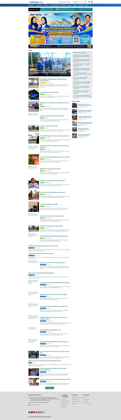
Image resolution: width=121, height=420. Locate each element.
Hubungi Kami (86, 399)
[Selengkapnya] (59, 394)
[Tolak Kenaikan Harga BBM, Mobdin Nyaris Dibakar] (33, 285)
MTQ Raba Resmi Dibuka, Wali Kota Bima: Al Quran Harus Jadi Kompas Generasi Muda (81, 87)
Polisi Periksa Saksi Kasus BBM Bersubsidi (52, 216)
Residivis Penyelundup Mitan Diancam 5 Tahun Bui (43, 246)
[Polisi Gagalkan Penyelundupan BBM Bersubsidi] (33, 238)
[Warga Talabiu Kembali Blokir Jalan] (33, 332)
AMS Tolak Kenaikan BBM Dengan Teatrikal (52, 192)
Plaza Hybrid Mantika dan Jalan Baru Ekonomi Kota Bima (72, 9)
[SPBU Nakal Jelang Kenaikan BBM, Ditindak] (33, 183)
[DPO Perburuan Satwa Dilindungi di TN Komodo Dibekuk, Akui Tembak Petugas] (74, 129)
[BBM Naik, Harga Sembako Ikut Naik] (33, 171)
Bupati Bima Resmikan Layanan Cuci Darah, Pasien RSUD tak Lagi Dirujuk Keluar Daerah (52, 9)
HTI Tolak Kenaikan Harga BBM (49, 204)
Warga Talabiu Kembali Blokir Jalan (50, 330)
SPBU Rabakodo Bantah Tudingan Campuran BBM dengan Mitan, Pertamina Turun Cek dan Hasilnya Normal (47, 72)
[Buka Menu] (92, 2)
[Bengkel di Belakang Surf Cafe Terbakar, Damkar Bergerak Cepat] (74, 117)
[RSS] (43, 412)
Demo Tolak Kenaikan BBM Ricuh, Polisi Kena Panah (55, 157)
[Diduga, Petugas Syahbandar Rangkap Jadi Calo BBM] (33, 106)
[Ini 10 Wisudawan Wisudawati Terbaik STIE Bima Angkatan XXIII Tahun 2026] (74, 111)
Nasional (30, 362)
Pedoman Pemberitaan (77, 397)
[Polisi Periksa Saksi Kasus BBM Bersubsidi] (33, 218)
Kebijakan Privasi (75, 399)
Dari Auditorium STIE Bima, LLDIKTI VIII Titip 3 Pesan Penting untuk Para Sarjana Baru (81, 91)
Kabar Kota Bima (31, 247)
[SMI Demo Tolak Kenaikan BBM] (33, 128)
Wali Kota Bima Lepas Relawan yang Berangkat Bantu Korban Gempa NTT (81, 69)
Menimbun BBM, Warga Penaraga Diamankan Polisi (55, 379)
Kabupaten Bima (32, 69)
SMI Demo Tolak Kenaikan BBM (49, 126)
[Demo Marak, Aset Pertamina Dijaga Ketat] (33, 265)
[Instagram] (36, 412)
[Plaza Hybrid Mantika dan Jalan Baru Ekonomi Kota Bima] (63, 9)
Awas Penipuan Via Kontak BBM (49, 92)
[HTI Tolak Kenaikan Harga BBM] (33, 206)
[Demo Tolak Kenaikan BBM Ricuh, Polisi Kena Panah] (33, 159)
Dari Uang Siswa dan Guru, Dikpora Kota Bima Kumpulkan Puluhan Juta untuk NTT (81, 55)
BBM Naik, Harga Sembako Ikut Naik (50, 169)
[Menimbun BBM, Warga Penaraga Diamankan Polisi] (33, 382)
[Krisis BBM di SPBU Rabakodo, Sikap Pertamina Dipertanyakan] (33, 83)
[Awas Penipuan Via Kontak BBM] (33, 94)
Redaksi (84, 397)
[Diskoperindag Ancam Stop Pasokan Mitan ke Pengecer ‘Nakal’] (33, 320)
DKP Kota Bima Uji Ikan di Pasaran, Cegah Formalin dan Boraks (81, 78)
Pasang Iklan (85, 401)
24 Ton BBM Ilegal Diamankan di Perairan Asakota (54, 136)
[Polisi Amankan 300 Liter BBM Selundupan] (33, 118)
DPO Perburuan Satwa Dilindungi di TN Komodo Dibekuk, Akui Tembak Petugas (82, 96)
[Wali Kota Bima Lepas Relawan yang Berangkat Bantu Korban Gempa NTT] (83, 9)
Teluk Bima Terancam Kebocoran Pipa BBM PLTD (54, 306)
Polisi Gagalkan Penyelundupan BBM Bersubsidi (54, 236)
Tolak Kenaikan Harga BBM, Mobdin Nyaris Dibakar (54, 282)
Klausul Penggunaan (76, 401)
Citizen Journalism (87, 403)
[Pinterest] (34, 412)
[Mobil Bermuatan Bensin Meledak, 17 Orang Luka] (33, 344)
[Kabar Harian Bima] (36, 1)
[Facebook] (29, 412)
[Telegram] (41, 412)
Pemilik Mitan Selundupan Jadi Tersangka (40, 253)
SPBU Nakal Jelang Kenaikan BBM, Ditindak (52, 180)
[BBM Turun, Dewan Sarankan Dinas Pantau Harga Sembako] (33, 148)
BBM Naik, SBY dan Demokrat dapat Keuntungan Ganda (44, 360)
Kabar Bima (42, 94)
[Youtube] (39, 412)
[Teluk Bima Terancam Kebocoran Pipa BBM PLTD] (33, 308)
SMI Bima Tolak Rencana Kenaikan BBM (51, 226)
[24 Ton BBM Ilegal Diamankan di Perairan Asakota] (33, 138)
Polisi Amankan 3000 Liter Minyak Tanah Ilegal (53, 294)
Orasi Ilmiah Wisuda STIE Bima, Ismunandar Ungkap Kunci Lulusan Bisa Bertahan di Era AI (82, 73)
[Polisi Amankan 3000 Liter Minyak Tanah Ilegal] (33, 297)
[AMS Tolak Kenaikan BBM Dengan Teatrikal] (33, 195)
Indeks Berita (75, 403)
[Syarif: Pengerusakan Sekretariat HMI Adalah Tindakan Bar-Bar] (33, 372)
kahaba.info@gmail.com (36, 405)
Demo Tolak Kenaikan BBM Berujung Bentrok (41, 273)
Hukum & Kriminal (65, 403)
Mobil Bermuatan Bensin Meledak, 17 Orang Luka (54, 341)
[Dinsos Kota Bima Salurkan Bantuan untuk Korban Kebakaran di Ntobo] (74, 135)
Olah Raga (63, 406)
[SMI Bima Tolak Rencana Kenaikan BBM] (33, 228)
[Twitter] (32, 412)
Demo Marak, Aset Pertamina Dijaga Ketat (52, 262)
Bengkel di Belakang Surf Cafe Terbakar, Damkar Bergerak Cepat (85, 117)
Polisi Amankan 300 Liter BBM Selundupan (52, 116)
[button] (86, 2)
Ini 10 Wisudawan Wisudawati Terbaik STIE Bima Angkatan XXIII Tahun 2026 (81, 82)
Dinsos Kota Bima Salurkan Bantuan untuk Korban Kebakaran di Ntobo (84, 135)
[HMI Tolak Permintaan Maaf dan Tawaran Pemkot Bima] (33, 354)
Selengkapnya (49, 388)
